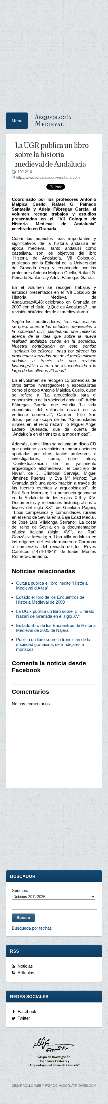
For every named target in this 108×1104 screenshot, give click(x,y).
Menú (17, 120)
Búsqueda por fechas (32, 928)
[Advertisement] (54, 54)
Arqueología (53, 120)
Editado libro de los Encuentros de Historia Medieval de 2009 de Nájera (56, 628)
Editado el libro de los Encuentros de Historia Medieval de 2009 (50, 600)
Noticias (25, 966)
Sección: (20, 890)
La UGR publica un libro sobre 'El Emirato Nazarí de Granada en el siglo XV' (55, 614)
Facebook (27, 1011)
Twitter (24, 1018)
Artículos (26, 972)
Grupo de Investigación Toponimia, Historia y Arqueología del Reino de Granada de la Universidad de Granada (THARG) (54, 1052)
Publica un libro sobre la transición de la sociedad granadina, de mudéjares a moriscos (53, 644)
